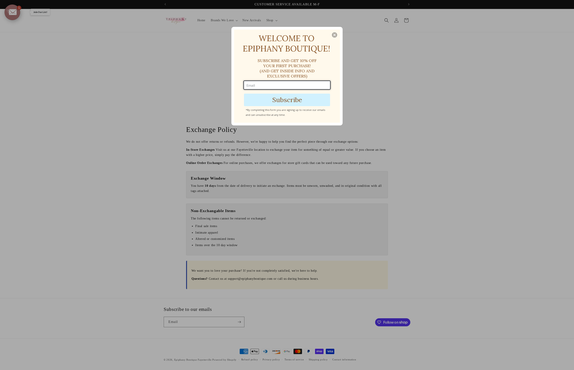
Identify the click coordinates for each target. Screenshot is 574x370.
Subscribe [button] (287, 100)
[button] (334, 35)
